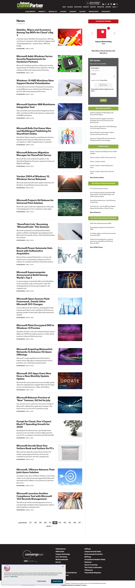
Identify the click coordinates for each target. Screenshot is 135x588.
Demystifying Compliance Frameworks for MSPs (102, 228)
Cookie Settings (41, 581)
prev (92, 33)
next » (49, 526)
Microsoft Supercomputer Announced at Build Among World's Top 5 (32, 275)
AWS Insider (60, 551)
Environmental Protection (93, 554)
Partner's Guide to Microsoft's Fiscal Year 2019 (102, 172)
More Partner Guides (97, 177)
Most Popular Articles (103, 108)
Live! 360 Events (61, 557)
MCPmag (87, 557)
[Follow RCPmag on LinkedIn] (103, 4)
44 (65, 523)
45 (70, 523)
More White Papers (96, 247)
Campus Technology (63, 554)
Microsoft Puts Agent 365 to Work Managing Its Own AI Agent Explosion (103, 127)
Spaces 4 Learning (90, 565)
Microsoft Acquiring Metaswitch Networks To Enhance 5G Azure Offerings (34, 352)
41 (50, 523)
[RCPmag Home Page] (30, 6)
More (114, 7)
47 (79, 523)
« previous (22, 523)
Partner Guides (103, 146)
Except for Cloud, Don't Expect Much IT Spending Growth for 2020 (34, 424)
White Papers (78, 7)
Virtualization (106, 11)
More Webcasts (95, 212)
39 (40, 523)
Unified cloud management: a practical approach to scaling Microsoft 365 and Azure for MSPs (101, 241)
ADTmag (87, 549)
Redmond (87, 562)
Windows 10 (41, 11)
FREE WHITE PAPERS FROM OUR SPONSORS (103, 218)
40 (45, 523)
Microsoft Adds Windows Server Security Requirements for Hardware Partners (35, 59)
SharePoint (73, 11)
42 (55, 523)
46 (74, 523)
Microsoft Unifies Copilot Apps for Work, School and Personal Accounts (102, 133)
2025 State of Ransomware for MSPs (100, 223)
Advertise (108, 7)
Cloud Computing (30, 11)
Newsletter (100, 7)
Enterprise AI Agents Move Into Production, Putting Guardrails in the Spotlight (103, 139)
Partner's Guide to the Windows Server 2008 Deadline (103, 152)
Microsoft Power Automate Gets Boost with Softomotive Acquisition (34, 251)
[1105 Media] (30, 561)
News (64, 7)
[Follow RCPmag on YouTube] (114, 4)
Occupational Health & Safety (94, 559)
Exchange (63, 11)
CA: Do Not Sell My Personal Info (97, 583)
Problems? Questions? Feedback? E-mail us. (74, 585)
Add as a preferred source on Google (95, 3)
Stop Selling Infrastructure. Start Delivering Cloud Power (102, 201)
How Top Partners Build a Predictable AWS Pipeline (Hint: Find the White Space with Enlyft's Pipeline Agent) (102, 194)
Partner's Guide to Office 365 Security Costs (103, 157)
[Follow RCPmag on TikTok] (108, 4)
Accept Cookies (57, 581)
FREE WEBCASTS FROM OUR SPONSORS (103, 183)
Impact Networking (103, 42)
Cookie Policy (74, 583)
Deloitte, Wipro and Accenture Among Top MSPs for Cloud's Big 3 (35, 33)
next (114, 33)
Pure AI (58, 562)
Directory (93, 7)
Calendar (70, 7)
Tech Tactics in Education (93, 567)
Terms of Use (84, 583)
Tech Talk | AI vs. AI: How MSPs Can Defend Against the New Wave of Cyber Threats (102, 207)
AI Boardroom (61, 549)
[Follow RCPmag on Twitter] (106, 4)
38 (35, 523)
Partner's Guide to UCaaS (97, 161)
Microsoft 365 (53, 11)
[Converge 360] (32, 555)
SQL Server (82, 11)
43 (60, 523)
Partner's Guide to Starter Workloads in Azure (101, 166)
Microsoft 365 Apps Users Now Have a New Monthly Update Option (34, 376)
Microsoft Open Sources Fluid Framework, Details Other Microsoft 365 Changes (33, 302)
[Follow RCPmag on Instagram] (111, 4)
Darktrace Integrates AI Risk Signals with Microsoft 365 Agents (101, 113)
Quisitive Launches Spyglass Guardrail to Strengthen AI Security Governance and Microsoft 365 (102, 120)
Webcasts (86, 7)
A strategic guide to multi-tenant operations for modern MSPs (103, 234)
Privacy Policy (103, 80)
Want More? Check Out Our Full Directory (103, 52)
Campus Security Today (92, 551)
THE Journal (88, 570)
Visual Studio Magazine (92, 573)
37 (30, 523)
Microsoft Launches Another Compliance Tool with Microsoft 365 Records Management (34, 496)
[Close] (63, 566)
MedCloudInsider (62, 559)
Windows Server (93, 11)
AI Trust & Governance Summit (99, 188)
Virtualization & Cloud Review (66, 573)
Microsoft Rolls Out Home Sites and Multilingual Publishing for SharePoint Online (34, 131)
